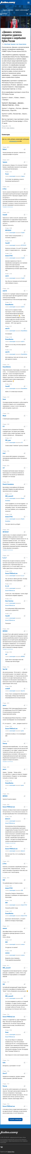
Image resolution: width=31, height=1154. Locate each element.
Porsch (7, 174)
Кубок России (7, 44)
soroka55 (7, 689)
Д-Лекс (4, 189)
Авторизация (4, 14)
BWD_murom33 (9, 496)
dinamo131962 (9, 256)
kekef (4, 453)
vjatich (7, 276)
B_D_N (4, 558)
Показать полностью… (8, 207)
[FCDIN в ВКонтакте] (27, 14)
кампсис (5, 928)
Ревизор (5, 743)
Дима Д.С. (8, 819)
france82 (5, 215)
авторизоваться (13, 141)
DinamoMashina (9, 304)
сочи (17, 44)
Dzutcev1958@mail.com (11, 573)
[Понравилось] (24, 149)
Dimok (6, 1032)
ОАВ (4, 984)
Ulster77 (5, 1073)
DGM (4, 880)
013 (3, 426)
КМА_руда (8, 440)
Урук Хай (5, 669)
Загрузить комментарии (15, 1119)
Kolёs (4, 1063)
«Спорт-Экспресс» (10, 128)
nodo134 (5, 291)
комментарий (12, 176)
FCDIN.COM (7, 2)
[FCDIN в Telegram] (30, 14)
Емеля (4, 399)
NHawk (4, 416)
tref (4, 468)
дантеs (4, 705)
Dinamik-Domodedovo (8, 484)
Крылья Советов (22, 44)
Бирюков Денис (11, 1151)
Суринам (5, 162)
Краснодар (13, 44)
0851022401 (8, 230)
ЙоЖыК (5, 149)
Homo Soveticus (9, 601)
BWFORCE (5, 631)
